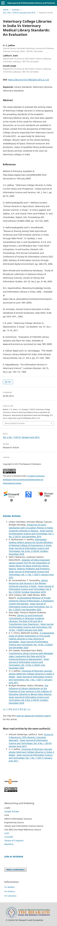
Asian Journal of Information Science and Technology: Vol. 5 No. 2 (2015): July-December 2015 (31, 533)
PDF (9, 382)
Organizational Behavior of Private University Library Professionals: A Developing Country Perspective (31, 600)
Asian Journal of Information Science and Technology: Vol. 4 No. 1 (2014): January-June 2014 (30, 743)
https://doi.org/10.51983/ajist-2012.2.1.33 (28, 79)
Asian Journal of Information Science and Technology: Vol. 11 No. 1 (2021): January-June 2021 (31, 574)
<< (4, 709)
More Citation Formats (15, 423)
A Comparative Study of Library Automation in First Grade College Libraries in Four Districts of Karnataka (31, 637)
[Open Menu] (3, 3)
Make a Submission (15, 869)
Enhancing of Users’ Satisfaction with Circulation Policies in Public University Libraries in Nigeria (31, 527)
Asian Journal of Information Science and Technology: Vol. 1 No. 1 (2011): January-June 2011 (31, 679)
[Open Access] (11, 783)
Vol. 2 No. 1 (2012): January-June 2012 (19, 12)
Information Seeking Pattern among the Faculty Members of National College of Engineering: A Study (31, 542)
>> (29, 709)
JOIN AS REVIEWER (13, 856)
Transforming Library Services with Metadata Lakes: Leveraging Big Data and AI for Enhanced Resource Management (31, 656)
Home (5, 9)
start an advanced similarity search (33, 715)
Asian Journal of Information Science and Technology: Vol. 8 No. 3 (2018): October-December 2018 (29, 551)
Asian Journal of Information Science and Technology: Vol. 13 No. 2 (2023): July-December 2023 (30, 606)
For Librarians (10, 895)
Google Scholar (11, 811)
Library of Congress (14, 840)
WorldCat (8, 844)
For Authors (9, 891)
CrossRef (8, 836)
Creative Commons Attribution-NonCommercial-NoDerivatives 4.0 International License (24, 479)
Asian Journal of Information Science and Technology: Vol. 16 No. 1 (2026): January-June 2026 (31, 627)
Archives (15, 9)
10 (24, 709)
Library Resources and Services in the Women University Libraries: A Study (28, 583)
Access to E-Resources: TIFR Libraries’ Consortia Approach (31, 737)
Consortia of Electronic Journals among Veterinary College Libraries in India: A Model (31, 673)
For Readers (9, 887)
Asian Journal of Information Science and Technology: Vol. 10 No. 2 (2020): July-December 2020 (31, 644)
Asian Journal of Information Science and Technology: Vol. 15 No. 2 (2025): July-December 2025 (29, 663)
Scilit (6, 833)
